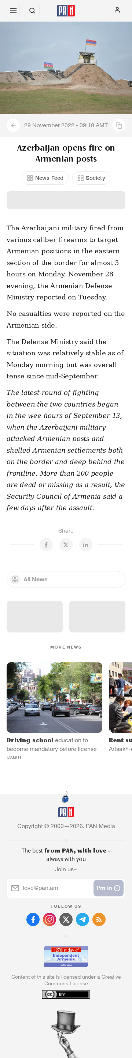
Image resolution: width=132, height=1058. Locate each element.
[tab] (51, 1014)
